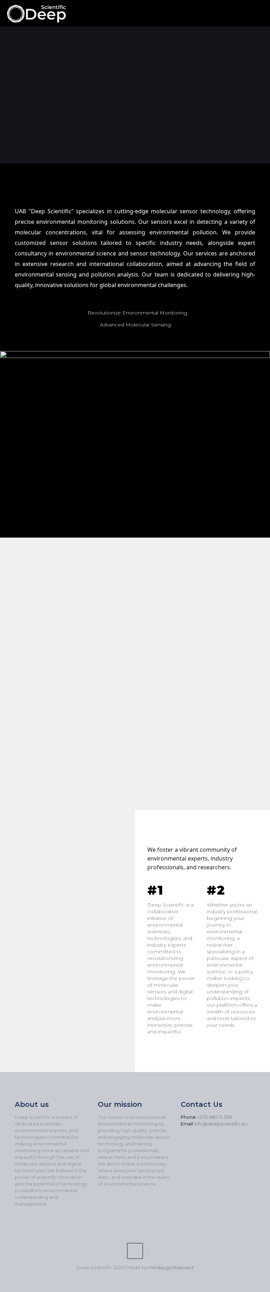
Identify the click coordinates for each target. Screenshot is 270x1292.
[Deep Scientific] (36, 13)
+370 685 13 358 (214, 1117)
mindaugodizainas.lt (171, 1267)
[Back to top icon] (135, 1251)
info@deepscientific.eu (221, 1124)
